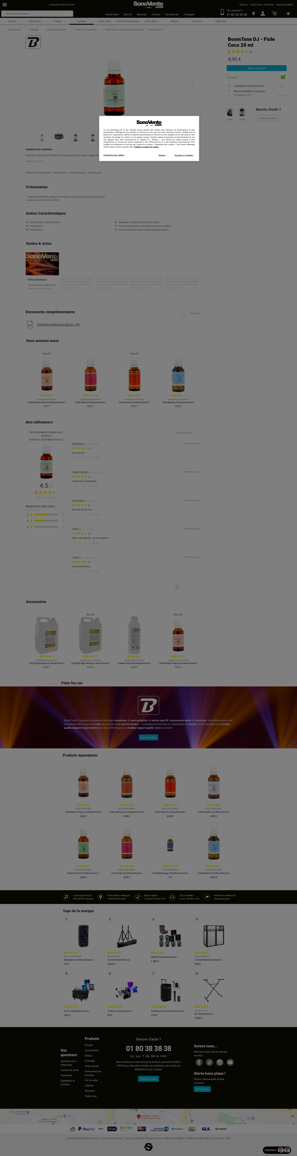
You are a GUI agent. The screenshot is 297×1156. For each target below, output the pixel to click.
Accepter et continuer (184, 155)
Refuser (162, 155)
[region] (149, 138)
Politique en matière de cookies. (146, 147)
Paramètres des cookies (113, 155)
